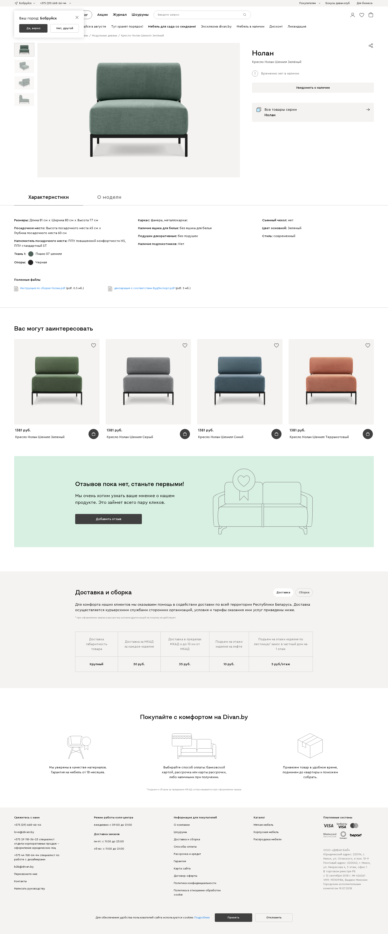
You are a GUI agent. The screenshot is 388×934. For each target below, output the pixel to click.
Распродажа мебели (268, 839)
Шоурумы (140, 14)
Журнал (120, 14)
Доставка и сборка (187, 839)
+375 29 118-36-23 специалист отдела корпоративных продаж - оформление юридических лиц (36, 843)
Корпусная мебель (266, 832)
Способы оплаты (185, 846)
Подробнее (202, 917)
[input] (202, 14)
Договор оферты (185, 875)
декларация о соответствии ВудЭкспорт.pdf (144, 288)
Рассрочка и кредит (187, 854)
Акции (102, 14)
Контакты (20, 881)
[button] (353, 15)
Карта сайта (182, 868)
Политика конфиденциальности (195, 883)
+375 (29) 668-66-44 (27, 824)
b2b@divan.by (24, 866)
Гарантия (180, 861)
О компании (182, 824)
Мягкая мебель (263, 824)
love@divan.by (24, 832)
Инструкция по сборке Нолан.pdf (42, 288)
